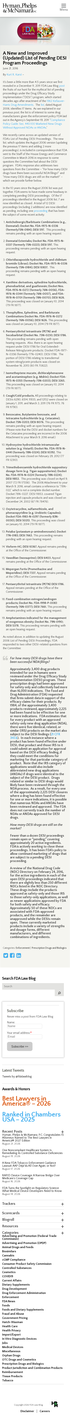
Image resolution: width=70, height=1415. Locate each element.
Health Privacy (11, 1330)
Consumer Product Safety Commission (27, 1263)
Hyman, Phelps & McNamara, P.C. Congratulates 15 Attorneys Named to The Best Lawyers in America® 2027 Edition (33, 1137)
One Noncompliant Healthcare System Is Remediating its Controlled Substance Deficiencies (32, 1152)
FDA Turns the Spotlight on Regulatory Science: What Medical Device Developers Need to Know (32, 1189)
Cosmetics (8, 1272)
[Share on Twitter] (5, 955)
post (62, 85)
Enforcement (23, 948)
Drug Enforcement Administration (24, 1293)
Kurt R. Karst (14, 74)
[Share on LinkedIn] (18, 955)
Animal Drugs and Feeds (17, 1247)
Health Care (10, 1326)
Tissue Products (12, 1376)
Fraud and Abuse (13, 1313)
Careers (45, 1411)
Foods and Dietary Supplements (23, 1309)
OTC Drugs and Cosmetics (19, 1359)
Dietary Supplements (16, 1284)
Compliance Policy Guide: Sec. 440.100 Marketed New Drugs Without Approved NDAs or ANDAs (34, 123)
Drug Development (14, 1288)
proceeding (41, 211)
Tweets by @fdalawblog (17, 1076)
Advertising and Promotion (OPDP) (24, 1243)
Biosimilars (9, 1251)
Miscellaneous (11, 1351)
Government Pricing (15, 1318)
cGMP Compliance (13, 1259)
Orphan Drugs (11, 1355)
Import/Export (11, 1334)
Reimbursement (12, 1372)
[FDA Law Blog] (35, 27)
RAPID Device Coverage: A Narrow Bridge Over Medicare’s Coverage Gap (31, 1177)
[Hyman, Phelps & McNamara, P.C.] (19, 8)
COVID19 (7, 1276)
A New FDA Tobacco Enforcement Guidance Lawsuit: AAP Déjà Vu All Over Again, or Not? (29, 1164)
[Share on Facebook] (12, 955)
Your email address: (19, 1033)
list (42, 104)
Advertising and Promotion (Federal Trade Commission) (29, 1237)
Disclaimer (27, 1411)
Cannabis (8, 1255)
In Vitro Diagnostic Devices (19, 1338)
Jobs (5, 1343)
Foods (6, 1305)
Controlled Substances (16, 1268)
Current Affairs (11, 1280)
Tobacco (7, 1380)
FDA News (8, 1301)
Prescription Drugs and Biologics (49, 948)
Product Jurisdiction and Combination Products (32, 1368)
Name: (11, 1022)
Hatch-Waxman (12, 1322)
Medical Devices (12, 1347)
